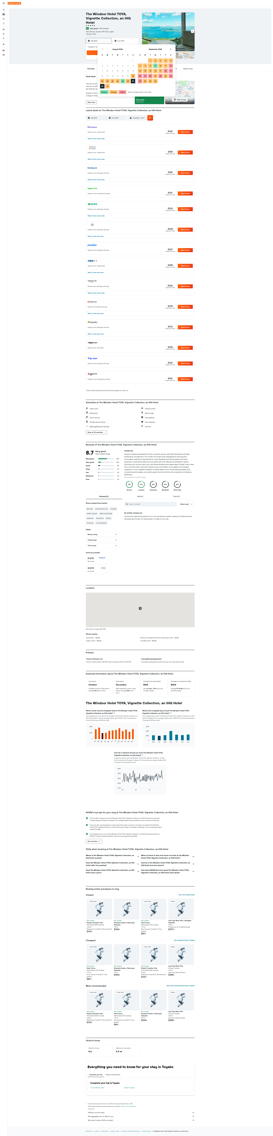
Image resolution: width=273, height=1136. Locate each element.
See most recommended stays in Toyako (181, 986)
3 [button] (107, 66)
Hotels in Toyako (129, 1088)
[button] (3, 3)
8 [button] (133, 66)
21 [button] (128, 76)
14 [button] (128, 71)
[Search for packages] (3, 23)
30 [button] (102, 86)
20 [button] (123, 76)
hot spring (90, 523)
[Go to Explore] (3, 34)
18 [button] (112, 76)
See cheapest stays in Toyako (184, 940)
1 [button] (150, 61)
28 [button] (128, 81)
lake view (90, 509)
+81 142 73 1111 (91, 34)
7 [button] (127, 66)
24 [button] (107, 81)
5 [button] (117, 66)
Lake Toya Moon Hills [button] (175, 966)
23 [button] (102, 81)
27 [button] (123, 81)
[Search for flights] (3, 10)
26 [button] (118, 81)
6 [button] (122, 66)
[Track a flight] (3, 38)
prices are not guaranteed (128, 1106)
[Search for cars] (3, 19)
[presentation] (114, 713)
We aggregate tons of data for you (100, 1116)
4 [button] (112, 66)
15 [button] (133, 71)
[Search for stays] (3, 14)
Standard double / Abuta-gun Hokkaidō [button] (124, 924)
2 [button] (102, 66)
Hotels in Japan (114, 1131)
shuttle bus (99, 518)
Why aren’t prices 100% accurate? (100, 1120)
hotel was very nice (101, 509)
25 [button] (112, 81)
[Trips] (3, 44)
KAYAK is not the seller (96, 1112)
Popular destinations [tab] (113, 1075)
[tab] (104, 496)
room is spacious (101, 523)
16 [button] (102, 76)
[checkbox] (96, 559)
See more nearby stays (187, 895)
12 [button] (117, 71)
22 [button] (133, 76)
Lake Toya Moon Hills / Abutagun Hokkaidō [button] (179, 922)
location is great (92, 513)
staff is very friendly (106, 513)
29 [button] (133, 81)
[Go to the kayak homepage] (14, 3)
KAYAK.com (89, 1131)
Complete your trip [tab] (95, 1075)
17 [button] (107, 76)
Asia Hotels (104, 1131)
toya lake (113, 509)
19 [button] (117, 76)
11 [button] (112, 71)
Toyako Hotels (146, 1131)
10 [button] (107, 71)
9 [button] (102, 71)
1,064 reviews (104, 28)
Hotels (97, 1131)
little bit (108, 518)
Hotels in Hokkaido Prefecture (130, 1131)
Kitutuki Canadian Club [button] (95, 923)
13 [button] (123, 71)
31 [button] (107, 86)
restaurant (90, 518)
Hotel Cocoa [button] (145, 923)
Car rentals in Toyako (97, 1088)
